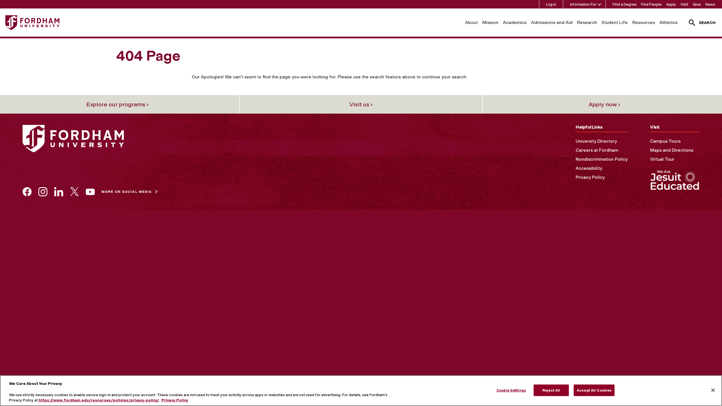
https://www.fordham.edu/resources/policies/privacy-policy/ (99, 400)
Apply (671, 4)
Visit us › (361, 104)
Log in (551, 4)
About (471, 22)
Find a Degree (625, 4)
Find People (651, 4)
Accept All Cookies (594, 390)
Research (587, 22)
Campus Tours (665, 141)
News (710, 4)
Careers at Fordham (597, 150)
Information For (583, 4)
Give (697, 4)
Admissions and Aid (552, 22)
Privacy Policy (590, 177)
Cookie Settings (511, 390)
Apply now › (604, 104)
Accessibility (589, 168)
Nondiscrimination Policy (602, 159)
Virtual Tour (662, 159)
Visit (684, 4)
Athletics (668, 22)
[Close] (713, 390)
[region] (361, 390)
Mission (490, 22)
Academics (515, 22)
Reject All (551, 390)
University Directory (596, 141)
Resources (643, 22)
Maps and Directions (671, 150)
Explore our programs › (117, 104)
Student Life (615, 22)
